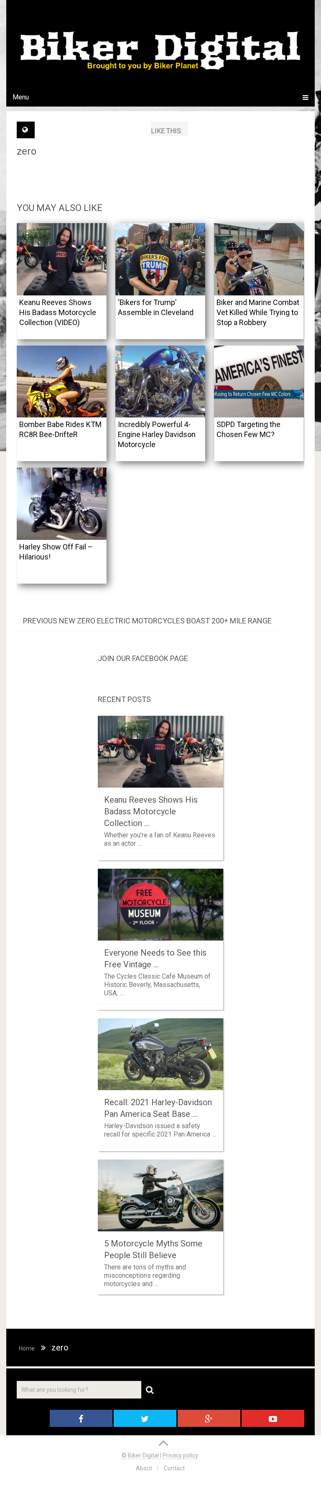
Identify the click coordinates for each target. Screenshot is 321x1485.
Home (27, 1348)
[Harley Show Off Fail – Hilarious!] (62, 504)
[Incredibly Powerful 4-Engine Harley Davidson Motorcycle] (160, 382)
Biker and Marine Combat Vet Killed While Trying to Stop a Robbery (258, 312)
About (144, 1468)
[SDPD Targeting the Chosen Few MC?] (259, 382)
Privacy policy (180, 1455)
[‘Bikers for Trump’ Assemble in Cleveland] (160, 259)
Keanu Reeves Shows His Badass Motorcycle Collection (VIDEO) (57, 312)
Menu (21, 97)
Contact (174, 1468)
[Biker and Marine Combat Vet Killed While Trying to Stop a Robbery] (259, 259)
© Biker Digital (141, 1455)
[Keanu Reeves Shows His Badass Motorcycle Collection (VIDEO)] (62, 259)
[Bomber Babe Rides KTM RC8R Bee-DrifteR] (62, 382)
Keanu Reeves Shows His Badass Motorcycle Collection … (151, 811)
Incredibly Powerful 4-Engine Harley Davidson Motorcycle (157, 434)
